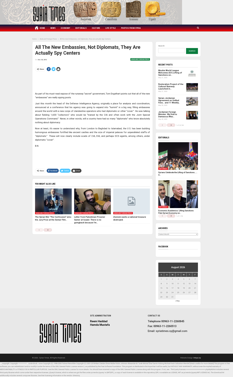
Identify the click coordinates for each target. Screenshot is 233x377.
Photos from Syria (131, 28)
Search (161, 46)
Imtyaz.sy (197, 358)
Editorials (81, 28)
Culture (96, 28)
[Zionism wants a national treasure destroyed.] (131, 201)
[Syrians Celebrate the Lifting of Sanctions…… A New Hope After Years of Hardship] (178, 156)
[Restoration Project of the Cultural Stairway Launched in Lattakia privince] (192, 87)
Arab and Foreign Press (140, 59)
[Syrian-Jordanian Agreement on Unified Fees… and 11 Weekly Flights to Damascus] (192, 101)
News (53, 28)
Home (42, 28)
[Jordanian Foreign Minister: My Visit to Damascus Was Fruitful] (192, 115)
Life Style (110, 28)
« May (177, 301)
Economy (65, 28)
